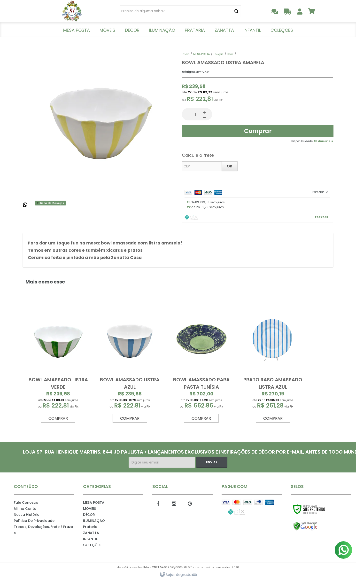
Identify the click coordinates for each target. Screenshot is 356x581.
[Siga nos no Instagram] (174, 503)
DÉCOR (89, 514)
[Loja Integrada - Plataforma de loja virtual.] (178, 574)
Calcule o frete (198, 155)
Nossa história (26, 514)
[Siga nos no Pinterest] (190, 503)
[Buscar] (236, 11)
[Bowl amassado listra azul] (130, 364)
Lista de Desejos (51, 203)
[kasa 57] (72, 11)
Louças (219, 54)
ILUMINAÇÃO (94, 520)
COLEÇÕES (92, 544)
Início (185, 54)
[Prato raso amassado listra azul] (273, 364)
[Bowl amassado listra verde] (58, 364)
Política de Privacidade (34, 520)
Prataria (90, 526)
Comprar (257, 131)
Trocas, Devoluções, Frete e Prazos (43, 529)
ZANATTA (91, 532)
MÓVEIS (89, 508)
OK (229, 166)
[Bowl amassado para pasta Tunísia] (201, 364)
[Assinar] (211, 462)
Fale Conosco (26, 502)
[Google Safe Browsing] (315, 526)
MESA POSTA (201, 54)
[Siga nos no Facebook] (158, 503)
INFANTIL (90, 538)
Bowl (230, 54)
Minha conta (25, 508)
